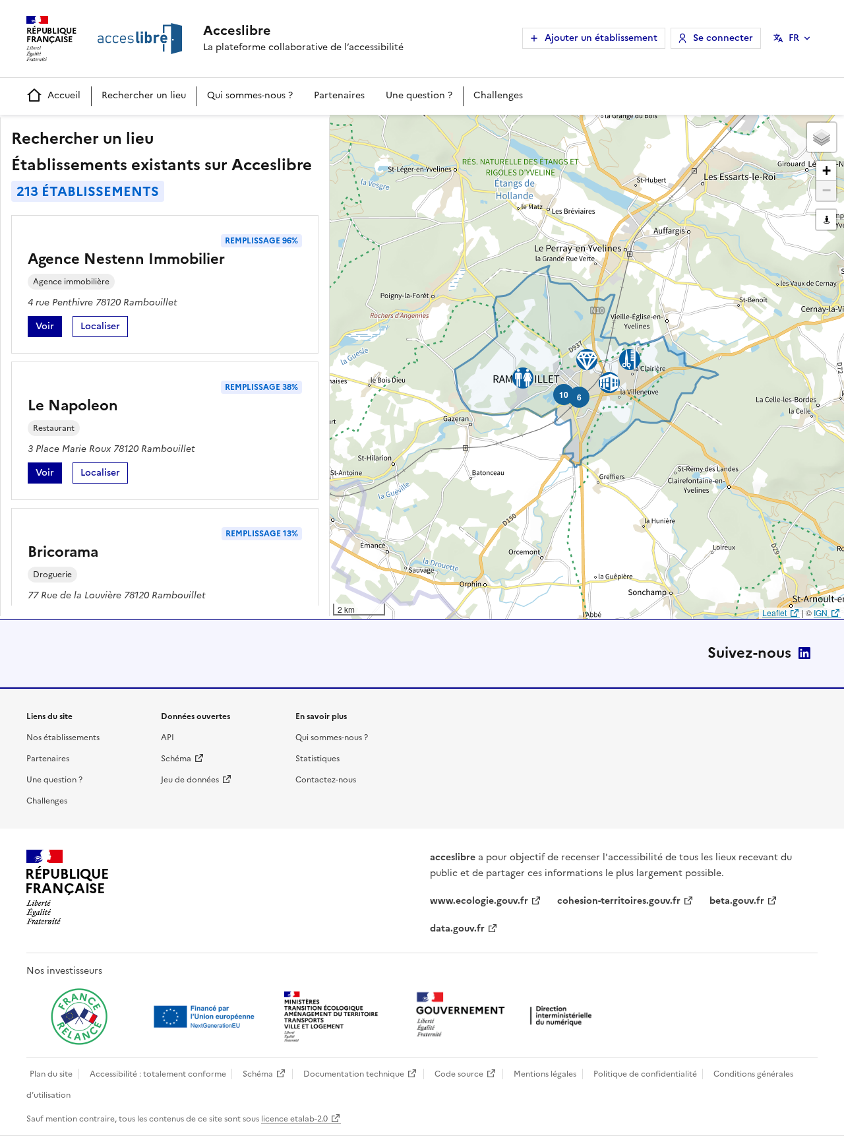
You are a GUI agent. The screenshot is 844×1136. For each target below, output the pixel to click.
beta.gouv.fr (736, 901)
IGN (821, 612)
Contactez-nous (325, 780)
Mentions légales (545, 1074)
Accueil (63, 95)
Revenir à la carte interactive (433, 131)
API (167, 737)
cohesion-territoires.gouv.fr (618, 901)
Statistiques (317, 759)
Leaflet (774, 612)
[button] (821, 137)
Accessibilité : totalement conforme (158, 1074)
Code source (459, 1074)
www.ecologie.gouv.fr (479, 901)
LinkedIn (804, 653)
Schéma (176, 759)
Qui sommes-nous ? (250, 95)
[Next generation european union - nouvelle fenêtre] (205, 1016)
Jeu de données (190, 780)
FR (794, 38)
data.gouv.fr (457, 928)
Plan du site (51, 1074)
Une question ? (419, 95)
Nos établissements (63, 737)
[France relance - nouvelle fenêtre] (79, 1016)
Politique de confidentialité (645, 1074)
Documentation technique (353, 1074)
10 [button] (563, 394)
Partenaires (339, 95)
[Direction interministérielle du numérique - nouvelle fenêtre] (507, 1015)
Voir (49, 328)
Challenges (498, 95)
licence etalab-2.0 (294, 1119)
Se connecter (723, 38)
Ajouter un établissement (601, 38)
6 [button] (579, 397)
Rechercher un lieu (144, 95)
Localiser (104, 328)
